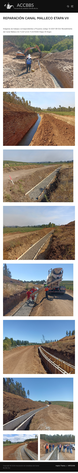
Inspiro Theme (60, 465)
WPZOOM (71, 465)
